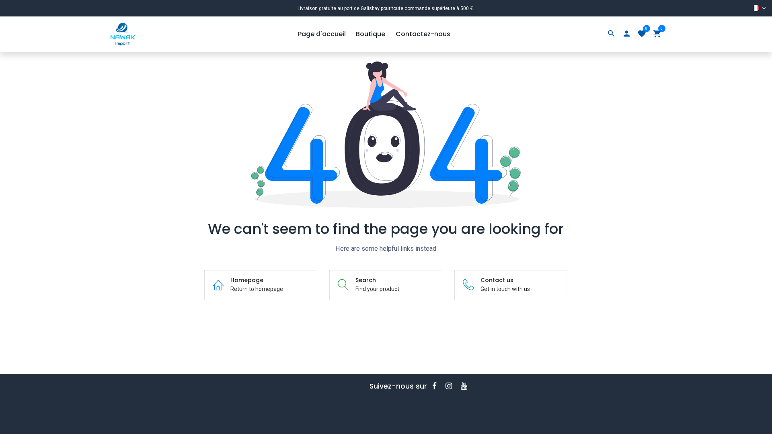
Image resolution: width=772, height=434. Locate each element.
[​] (437, 386)
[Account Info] (626, 34)
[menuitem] (322, 34)
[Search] (611, 34)
